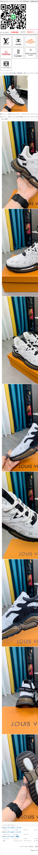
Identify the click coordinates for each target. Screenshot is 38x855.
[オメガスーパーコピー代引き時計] (6, 53)
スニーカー (30, 73)
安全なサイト (31, 32)
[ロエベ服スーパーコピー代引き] (6, 65)
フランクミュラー (17, 840)
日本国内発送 (15, 32)
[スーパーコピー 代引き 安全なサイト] (13, 29)
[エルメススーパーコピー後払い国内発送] (30, 41)
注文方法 (22, 32)
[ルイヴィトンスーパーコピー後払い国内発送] (6, 41)
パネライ (15, 838)
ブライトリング (27, 840)
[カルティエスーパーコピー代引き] (18, 53)
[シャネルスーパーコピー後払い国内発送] (18, 41)
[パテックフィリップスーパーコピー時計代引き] (30, 53)
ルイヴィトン (6, 830)
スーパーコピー (4, 32)
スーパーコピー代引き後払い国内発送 (12, 73)
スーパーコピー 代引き (26, 846)
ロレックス (6, 838)
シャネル (15, 830)
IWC (4, 840)
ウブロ (25, 838)
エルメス (26, 830)
